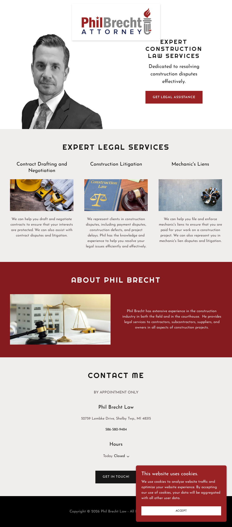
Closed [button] (119, 456)
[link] (116, 5)
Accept (181, 510)
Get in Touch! (116, 477)
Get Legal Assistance (174, 97)
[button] (127, 456)
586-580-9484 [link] (116, 429)
